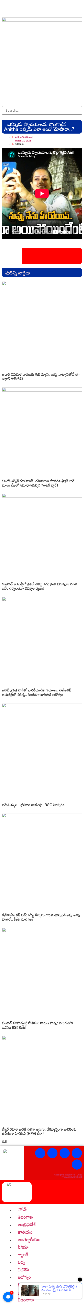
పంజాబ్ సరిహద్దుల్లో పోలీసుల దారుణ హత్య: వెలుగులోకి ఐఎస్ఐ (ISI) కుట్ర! (37, 1025)
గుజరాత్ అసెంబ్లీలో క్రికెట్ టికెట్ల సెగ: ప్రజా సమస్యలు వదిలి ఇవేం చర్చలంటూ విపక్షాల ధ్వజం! (39, 586)
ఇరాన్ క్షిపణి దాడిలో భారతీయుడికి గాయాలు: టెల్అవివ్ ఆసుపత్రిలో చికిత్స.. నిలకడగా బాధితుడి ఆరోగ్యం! (36, 692)
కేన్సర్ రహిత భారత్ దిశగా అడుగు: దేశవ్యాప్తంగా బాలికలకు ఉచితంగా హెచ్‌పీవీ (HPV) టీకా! (39, 1131)
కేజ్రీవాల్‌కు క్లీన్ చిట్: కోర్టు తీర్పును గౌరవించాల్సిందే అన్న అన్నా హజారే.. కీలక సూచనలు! (41, 917)
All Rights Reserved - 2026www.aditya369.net (68, 1175)
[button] (42, 103)
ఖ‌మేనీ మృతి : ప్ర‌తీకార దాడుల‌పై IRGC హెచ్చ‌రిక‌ (33, 804)
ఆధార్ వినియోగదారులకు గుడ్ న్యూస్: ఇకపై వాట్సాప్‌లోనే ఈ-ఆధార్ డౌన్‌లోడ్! (41, 376)
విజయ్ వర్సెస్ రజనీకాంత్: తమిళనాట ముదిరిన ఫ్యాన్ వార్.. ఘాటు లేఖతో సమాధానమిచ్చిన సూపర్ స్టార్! (39, 483)
